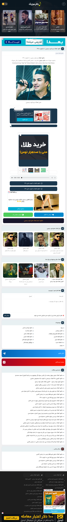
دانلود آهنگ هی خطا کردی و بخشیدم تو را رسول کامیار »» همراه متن (45, 413)
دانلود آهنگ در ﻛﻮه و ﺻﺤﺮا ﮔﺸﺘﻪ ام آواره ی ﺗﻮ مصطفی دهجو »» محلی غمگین (43, 423)
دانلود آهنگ (41, 58)
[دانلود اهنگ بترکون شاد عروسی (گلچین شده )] (57, 17)
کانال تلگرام (61, 353)
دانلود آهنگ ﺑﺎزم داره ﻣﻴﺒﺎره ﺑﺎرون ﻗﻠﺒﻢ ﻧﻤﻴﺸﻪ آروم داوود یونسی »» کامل (44, 420)
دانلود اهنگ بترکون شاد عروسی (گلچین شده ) (57, 28)
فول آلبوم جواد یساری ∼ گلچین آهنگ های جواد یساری (49, 382)
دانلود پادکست (28, 331)
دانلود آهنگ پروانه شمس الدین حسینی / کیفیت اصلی (49, 404)
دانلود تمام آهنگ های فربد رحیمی (33, 221)
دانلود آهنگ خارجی (28, 337)
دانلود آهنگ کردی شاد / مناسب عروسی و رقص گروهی (49, 385)
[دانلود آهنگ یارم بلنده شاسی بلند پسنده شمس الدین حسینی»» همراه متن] (41, 17)
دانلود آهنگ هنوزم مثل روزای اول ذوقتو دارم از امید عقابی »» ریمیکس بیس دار (43, 429)
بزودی (61, 345)
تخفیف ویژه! (54, 511)
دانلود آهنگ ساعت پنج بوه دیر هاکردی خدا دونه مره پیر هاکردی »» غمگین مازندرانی (41, 426)
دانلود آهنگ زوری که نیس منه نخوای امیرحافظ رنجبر (49, 467)
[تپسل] (2, 39)
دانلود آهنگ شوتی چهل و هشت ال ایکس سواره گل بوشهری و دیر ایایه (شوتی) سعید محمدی (39, 375)
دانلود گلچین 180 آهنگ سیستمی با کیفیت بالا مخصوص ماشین (9, 28)
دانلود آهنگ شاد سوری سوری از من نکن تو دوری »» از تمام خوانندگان (45, 432)
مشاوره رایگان (20, 209)
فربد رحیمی (42, 60)
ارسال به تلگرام (47, 215)
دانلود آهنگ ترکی (59, 340)
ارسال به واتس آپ (17, 215)
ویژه (62, 328)
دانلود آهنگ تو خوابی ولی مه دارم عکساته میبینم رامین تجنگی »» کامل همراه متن (42, 391)
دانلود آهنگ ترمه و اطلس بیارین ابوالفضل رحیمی (50, 439)
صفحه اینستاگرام (60, 362)
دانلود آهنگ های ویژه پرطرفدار (56, 334)
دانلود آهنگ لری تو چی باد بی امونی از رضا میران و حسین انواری (46, 410)
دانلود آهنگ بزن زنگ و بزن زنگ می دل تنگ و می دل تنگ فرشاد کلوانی (44, 435)
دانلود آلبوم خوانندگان (27, 340)
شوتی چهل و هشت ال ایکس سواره (25, 29)
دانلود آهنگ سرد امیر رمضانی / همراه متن (52, 464)
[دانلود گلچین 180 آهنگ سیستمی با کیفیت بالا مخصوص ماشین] (9, 17)
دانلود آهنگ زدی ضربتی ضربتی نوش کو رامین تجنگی (49, 388)
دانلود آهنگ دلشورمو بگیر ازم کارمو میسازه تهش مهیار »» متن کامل (45, 401)
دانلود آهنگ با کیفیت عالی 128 (32, 189)
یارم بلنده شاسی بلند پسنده (41, 28)
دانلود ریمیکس (59, 331)
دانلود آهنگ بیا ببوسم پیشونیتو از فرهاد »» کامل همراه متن (48, 407)
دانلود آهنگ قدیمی (58, 337)
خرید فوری (25, 120)
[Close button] (64, 490)
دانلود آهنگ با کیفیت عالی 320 (32, 183)
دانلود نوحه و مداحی (27, 328)
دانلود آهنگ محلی (28, 334)
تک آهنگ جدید (59, 342)
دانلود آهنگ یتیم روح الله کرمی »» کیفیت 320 (51, 398)
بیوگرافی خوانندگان (27, 342)
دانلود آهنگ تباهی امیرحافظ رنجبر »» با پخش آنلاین (49, 394)
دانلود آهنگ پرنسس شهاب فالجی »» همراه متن (51, 416)
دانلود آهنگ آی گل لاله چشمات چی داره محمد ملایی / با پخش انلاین (45, 442)
